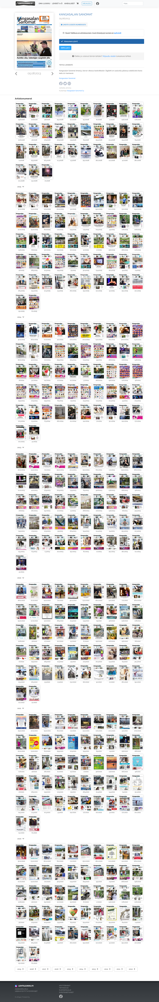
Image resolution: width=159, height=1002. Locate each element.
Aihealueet (69, 3)
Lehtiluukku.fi (26, 986)
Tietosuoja (64, 988)
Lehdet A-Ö (57, 3)
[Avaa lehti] (21, 110)
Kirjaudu (87, 3)
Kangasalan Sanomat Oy (75, 91)
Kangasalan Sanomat (67, 78)
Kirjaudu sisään (109, 56)
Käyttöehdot (64, 985)
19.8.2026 (117, 33)
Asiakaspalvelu (21, 989)
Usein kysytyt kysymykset (26, 991)
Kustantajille (65, 990)
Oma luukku (44, 3)
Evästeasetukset (66, 992)
